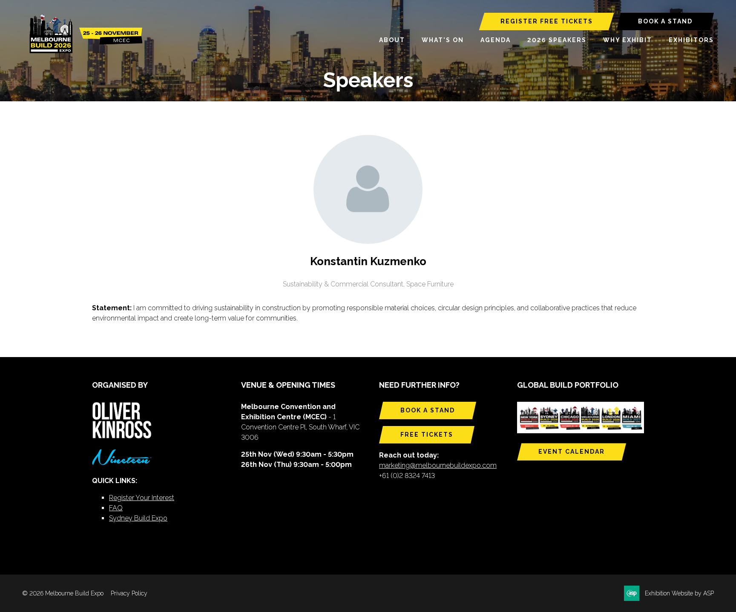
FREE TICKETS (426, 434)
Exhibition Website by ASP (679, 593)
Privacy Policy (129, 593)
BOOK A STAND (665, 21)
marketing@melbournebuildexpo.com (438, 465)
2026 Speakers (556, 40)
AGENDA (495, 40)
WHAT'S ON (443, 40)
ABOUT (392, 40)
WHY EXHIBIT (627, 40)
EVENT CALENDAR (571, 451)
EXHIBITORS (691, 40)
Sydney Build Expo (138, 518)
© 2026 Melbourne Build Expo (63, 593)
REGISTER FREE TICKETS (546, 21)
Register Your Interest (141, 498)
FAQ (116, 508)
